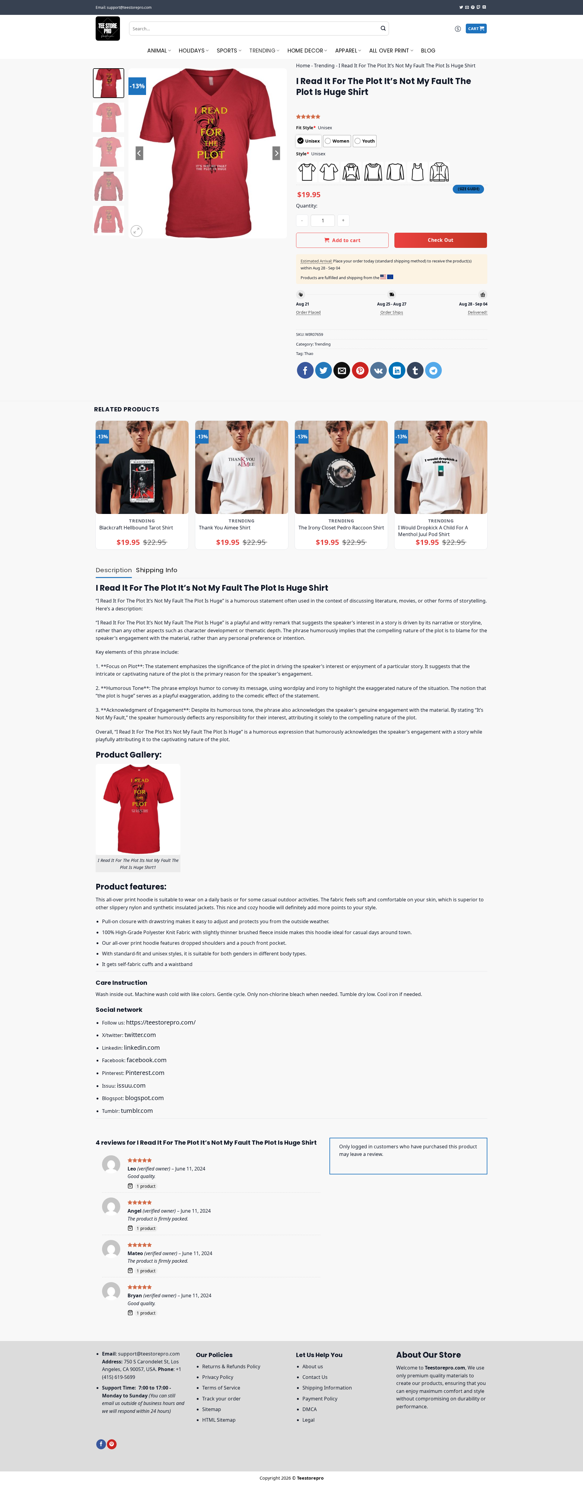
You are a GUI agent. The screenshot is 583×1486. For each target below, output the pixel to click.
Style (302, 154)
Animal (157, 50)
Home (303, 65)
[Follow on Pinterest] (473, 7)
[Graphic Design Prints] (108, 28)
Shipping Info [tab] (156, 570)
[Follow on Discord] (484, 7)
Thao (308, 353)
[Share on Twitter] (323, 370)
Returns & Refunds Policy (231, 1366)
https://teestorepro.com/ (161, 1022)
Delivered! (477, 312)
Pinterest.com (145, 1073)
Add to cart (346, 240)
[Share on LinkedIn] (397, 370)
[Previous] (139, 153)
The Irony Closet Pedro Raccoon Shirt (341, 527)
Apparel (346, 50)
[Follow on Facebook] (101, 1444)
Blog (428, 50)
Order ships (391, 312)
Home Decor (305, 50)
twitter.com (140, 1035)
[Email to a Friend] (341, 370)
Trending (262, 50)
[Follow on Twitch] (478, 7)
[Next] (276, 153)
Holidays (192, 50)
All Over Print (389, 50)
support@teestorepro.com (149, 1353)
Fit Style (306, 127)
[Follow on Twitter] (461, 7)
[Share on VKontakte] (378, 370)
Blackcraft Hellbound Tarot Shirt (136, 527)
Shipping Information (327, 1387)
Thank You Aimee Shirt (225, 527)
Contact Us (315, 1377)
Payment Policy (319, 1398)
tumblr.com (137, 1110)
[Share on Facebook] (305, 370)
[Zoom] (136, 231)
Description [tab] (114, 570)
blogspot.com (144, 1098)
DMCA (309, 1409)
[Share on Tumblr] (415, 370)
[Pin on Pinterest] (360, 370)
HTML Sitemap (219, 1420)
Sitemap (211, 1409)
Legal (308, 1420)
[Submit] (383, 28)
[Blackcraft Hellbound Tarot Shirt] (142, 467)
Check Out (440, 240)
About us (312, 1366)
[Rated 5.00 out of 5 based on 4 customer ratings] (391, 116)
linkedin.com (142, 1047)
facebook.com (147, 1060)
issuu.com (131, 1085)
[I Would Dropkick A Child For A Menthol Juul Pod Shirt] (441, 467)
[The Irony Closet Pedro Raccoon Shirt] (341, 467)
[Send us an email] (467, 7)
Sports (227, 50)
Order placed (308, 312)
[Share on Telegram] (433, 370)
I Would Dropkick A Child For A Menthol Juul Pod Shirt (433, 531)
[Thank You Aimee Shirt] (241, 467)
